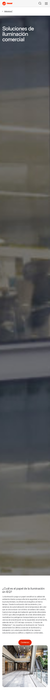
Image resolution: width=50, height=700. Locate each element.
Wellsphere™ (8, 11)
